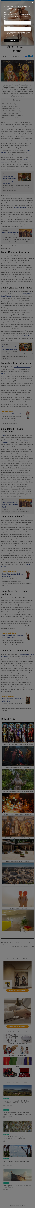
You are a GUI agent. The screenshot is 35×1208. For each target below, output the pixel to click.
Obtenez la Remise (11, 40)
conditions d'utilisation (25, 32)
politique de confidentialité (13, 33)
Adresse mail (7, 26)
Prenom (6, 20)
